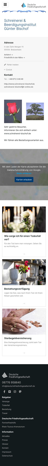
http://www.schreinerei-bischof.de (19, 84)
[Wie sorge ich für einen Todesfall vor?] (24, 219)
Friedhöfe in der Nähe (13, 57)
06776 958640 (11, 382)
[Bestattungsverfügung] (24, 272)
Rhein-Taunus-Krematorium (13, 427)
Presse (5, 440)
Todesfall (6, 405)
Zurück (9, 70)
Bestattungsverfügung (17, 288)
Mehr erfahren (24, 173)
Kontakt (5, 448)
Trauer (4, 413)
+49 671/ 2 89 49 (16, 79)
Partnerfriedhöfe (9, 423)
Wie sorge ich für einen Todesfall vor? (22, 238)
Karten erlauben (24, 179)
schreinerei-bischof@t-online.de (18, 87)
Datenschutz (7, 456)
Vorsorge (5, 401)
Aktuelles (6, 436)
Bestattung (6, 409)
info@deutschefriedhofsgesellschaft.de (18, 386)
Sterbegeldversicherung (17, 338)
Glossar (5, 444)
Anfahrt (7, 55)
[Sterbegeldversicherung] (24, 322)
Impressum (6, 452)
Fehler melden (12, 65)
